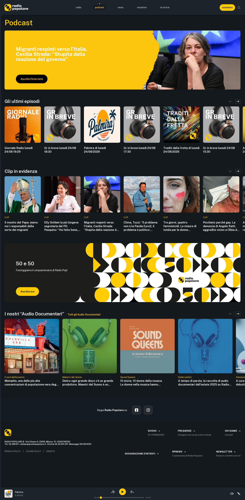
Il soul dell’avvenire (15, 377)
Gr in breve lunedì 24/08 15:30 (219, 149)
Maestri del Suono (72, 377)
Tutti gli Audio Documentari (84, 314)
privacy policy (13, 451)
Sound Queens (127, 377)
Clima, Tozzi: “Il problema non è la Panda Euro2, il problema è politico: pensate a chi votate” (140, 226)
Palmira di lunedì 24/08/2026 (95, 149)
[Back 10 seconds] (113, 491)
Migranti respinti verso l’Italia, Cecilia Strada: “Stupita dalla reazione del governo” (101, 226)
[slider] (101, 497)
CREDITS (50, 451)
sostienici (227, 7)
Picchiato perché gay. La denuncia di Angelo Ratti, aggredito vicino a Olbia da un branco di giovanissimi (220, 226)
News (120, 7)
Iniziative (142, 7)
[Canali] (238, 493)
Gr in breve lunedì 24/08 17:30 (139, 149)
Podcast (99, 7)
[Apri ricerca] (239, 7)
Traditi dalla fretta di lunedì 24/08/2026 (181, 149)
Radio (78, 7)
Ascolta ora (27, 291)
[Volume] (232, 493)
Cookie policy (33, 451)
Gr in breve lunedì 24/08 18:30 (60, 149)
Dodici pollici (185, 377)
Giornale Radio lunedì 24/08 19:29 (19, 149)
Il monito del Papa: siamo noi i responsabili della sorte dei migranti (21, 226)
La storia (164, 7)
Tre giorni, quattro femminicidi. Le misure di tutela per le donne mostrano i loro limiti (179, 226)
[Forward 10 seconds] (132, 491)
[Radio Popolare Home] (16, 7)
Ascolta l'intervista (32, 78)
